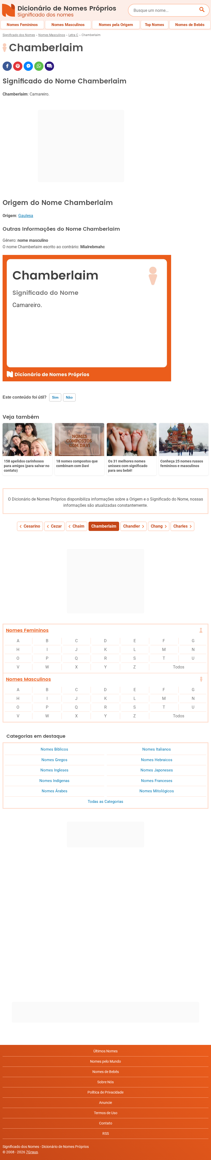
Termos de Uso (105, 1113)
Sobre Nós (105, 1082)
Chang (157, 526)
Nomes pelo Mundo (105, 1061)
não (69, 397)
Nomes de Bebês (105, 1072)
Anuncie (105, 1103)
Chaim (78, 526)
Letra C (73, 35)
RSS (105, 1133)
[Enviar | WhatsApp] (38, 66)
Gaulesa (25, 215)
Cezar (56, 526)
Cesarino (32, 526)
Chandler (131, 526)
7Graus (32, 1152)
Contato (105, 1123)
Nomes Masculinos (51, 35)
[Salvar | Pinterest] (17, 66)
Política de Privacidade (105, 1092)
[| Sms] (49, 66)
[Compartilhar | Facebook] (7, 66)
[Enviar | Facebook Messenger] (28, 66)
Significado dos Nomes (19, 35)
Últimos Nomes (105, 1051)
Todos (178, 667)
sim (55, 397)
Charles (180, 526)
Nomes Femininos (27, 630)
